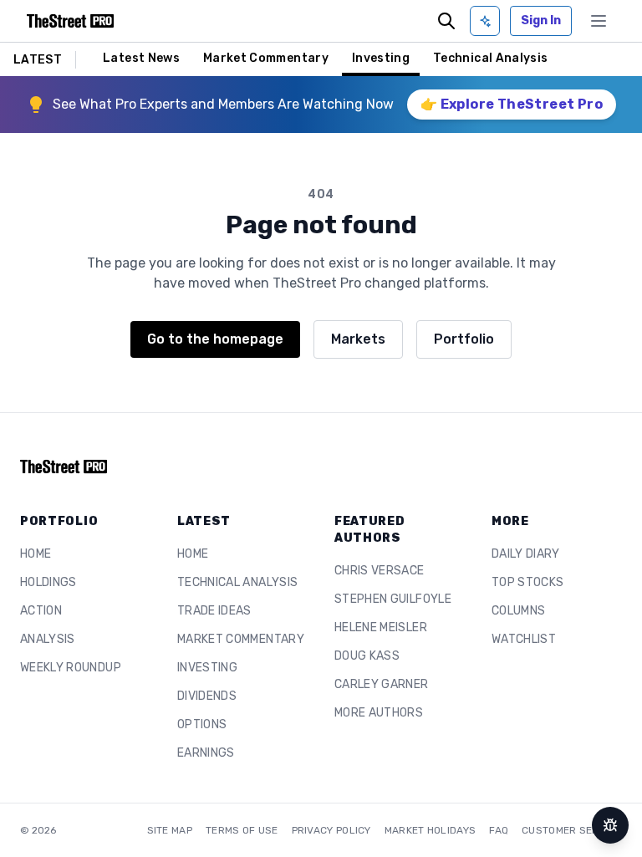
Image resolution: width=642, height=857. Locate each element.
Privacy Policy (331, 830)
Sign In (541, 20)
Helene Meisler (380, 627)
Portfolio (464, 339)
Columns (518, 611)
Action (41, 611)
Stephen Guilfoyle (392, 599)
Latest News (141, 58)
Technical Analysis (490, 58)
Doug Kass (367, 656)
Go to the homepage (215, 339)
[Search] (446, 21)
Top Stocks (528, 582)
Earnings (206, 753)
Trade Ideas (214, 611)
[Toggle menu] (598, 21)
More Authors (378, 713)
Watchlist (524, 639)
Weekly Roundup (70, 668)
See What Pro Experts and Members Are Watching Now (223, 104)
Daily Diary (526, 554)
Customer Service (572, 830)
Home (35, 554)
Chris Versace (379, 571)
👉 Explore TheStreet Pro (511, 104)
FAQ (498, 830)
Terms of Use (242, 830)
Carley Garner (381, 684)
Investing (381, 58)
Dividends (207, 696)
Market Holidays (430, 830)
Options (202, 724)
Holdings (48, 582)
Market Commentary (266, 58)
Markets (358, 339)
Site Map (169, 830)
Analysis (47, 639)
